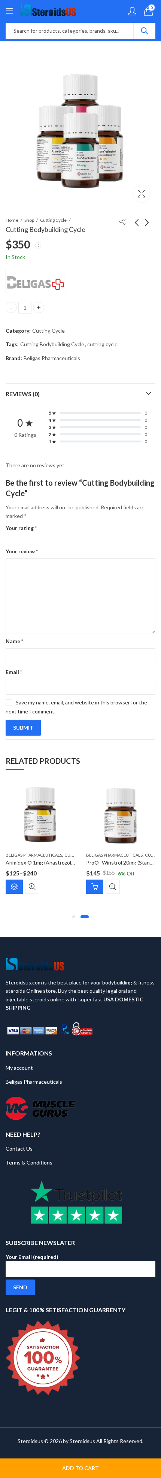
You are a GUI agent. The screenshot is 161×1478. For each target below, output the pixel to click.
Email (14, 672)
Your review (22, 551)
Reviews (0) (23, 393)
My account (19, 1068)
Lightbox (141, 193)
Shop (29, 220)
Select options (14, 887)
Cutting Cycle (53, 220)
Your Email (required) (32, 1257)
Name (14, 641)
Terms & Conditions (29, 1162)
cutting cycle (102, 344)
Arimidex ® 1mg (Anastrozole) (41, 862)
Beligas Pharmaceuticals (52, 358)
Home (12, 220)
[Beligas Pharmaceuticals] (36, 281)
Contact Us (19, 1148)
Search (144, 31)
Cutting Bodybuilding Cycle (52, 344)
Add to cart (80, 1468)
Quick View (32, 887)
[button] (74, 916)
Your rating (21, 528)
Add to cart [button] (94, 887)
